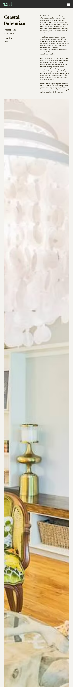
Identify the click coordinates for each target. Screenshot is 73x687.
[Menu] (68, 4)
